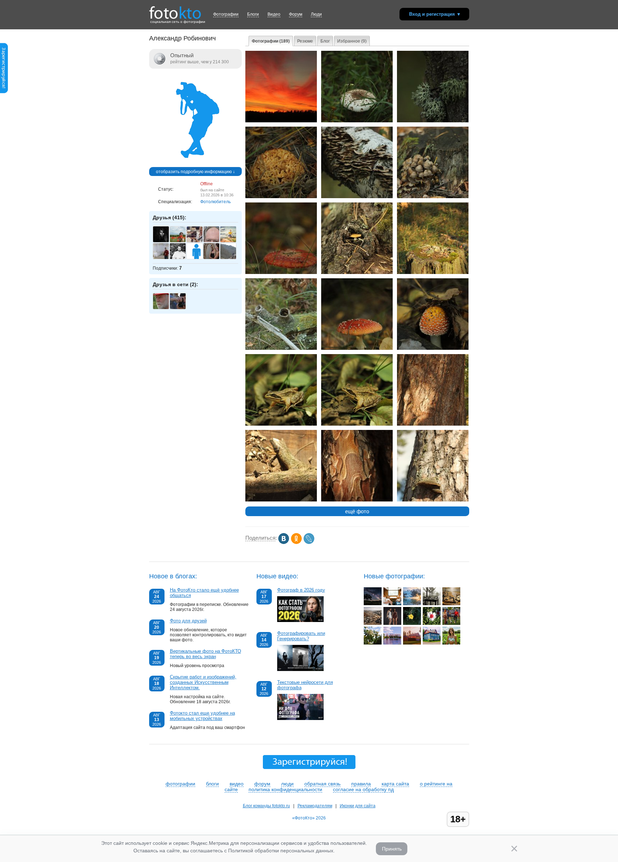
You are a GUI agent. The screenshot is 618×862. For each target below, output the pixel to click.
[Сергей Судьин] (164, 258)
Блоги (253, 14)
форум (262, 784)
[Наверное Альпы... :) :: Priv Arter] (412, 603)
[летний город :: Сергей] (432, 643)
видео (237, 784)
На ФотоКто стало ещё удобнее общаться (204, 592)
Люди (316, 14)
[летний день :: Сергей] (392, 643)
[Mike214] (181, 308)
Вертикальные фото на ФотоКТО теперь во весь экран (205, 653)
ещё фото (357, 511)
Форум (295, 14)
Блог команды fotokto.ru (266, 805)
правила (361, 784)
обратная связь (322, 784)
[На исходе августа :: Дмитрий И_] (412, 623)
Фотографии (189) (271, 41)
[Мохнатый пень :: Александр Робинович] (433, 272)
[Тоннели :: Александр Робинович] (281, 348)
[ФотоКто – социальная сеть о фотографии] (175, 10)
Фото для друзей (188, 620)
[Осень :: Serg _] (451, 603)
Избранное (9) (352, 41)
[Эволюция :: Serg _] (373, 623)
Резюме (305, 41)
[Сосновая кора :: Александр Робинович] (357, 500)
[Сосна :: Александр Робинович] (433, 500)
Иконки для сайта (358, 805)
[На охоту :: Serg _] (392, 623)
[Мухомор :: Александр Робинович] (281, 272)
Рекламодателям (315, 805)
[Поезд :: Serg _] (392, 603)
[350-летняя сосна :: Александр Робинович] (433, 424)
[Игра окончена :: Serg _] (432, 603)
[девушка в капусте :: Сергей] (451, 643)
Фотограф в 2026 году (301, 590)
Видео (274, 14)
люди (287, 784)
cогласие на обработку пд (363, 789)
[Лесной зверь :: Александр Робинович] (281, 424)
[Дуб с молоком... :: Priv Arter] (373, 603)
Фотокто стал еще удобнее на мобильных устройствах (202, 715)
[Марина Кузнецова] (232, 241)
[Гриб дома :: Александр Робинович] (357, 272)
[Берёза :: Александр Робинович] (357, 196)
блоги (212, 784)
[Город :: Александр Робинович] (281, 500)
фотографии (180, 784)
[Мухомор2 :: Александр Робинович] (357, 348)
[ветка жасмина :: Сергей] (373, 643)
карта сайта (395, 784)
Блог (325, 41)
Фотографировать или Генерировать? (301, 636)
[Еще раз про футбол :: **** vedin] (451, 623)
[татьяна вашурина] (181, 241)
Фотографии (226, 14)
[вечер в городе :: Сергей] (412, 643)
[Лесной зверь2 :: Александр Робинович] (357, 424)
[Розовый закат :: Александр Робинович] (281, 120)
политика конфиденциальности (285, 789)
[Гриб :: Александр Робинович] (357, 120)
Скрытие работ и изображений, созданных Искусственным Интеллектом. (203, 682)
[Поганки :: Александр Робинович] (433, 196)
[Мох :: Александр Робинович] (433, 120)
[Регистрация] (4, 91)
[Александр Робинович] (195, 164)
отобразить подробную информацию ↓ (195, 171)
